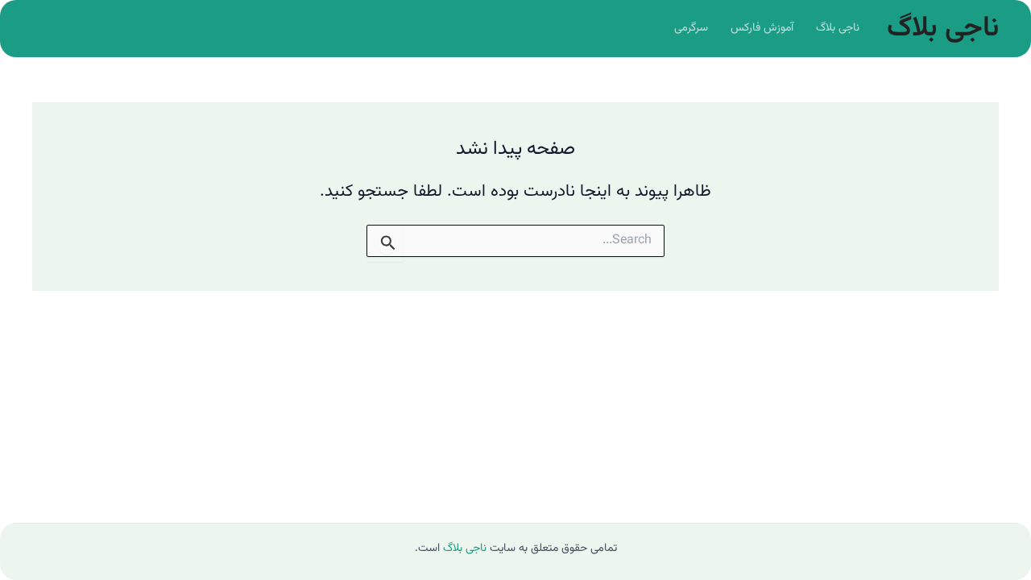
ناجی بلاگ (943, 28)
